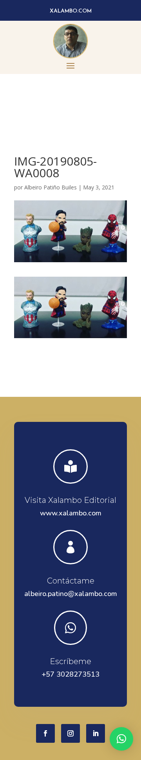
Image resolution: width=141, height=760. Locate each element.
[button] (121, 739)
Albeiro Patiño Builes (50, 187)
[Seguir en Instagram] (70, 733)
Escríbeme (70, 661)
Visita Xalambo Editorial (70, 500)
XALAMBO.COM (71, 11)
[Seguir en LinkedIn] (95, 733)
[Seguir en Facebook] (45, 733)
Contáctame (70, 580)
